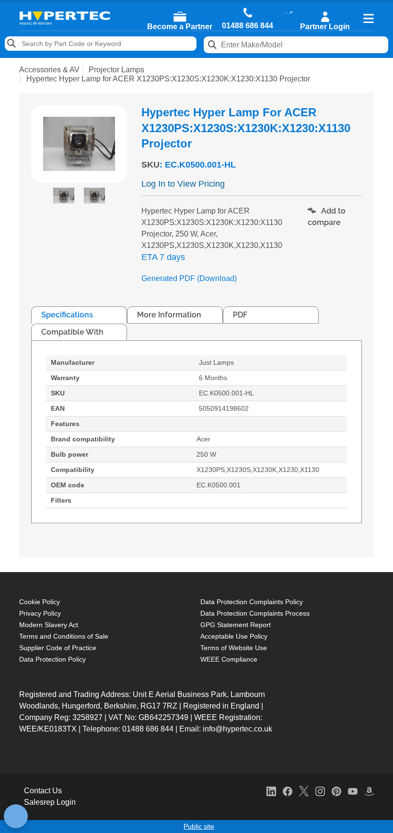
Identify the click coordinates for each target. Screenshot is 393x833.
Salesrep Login (50, 802)
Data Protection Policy (52, 659)
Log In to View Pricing (183, 184)
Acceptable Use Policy (233, 636)
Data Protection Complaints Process (255, 613)
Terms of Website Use (233, 648)
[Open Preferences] (16, 816)
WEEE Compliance (228, 659)
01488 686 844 (247, 26)
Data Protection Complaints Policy (251, 602)
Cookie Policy (39, 602)
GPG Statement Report (235, 625)
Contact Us (43, 791)
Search (12, 43)
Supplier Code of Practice (57, 648)
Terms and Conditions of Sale (63, 636)
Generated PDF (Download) (189, 278)
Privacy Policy (40, 613)
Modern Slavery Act (48, 625)
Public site (199, 826)
